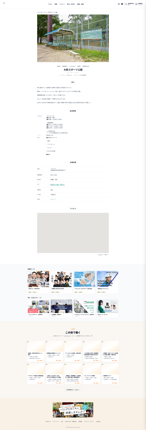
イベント (62, 4)
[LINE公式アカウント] (122, 4)
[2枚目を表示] (71, 60)
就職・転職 (80, 4)
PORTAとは (48, 421)
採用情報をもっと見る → (73, 390)
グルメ (50, 4)
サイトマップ (56, 421)
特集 (56, 4)
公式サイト (53, 199)
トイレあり (72, 66)
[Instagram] (119, 4)
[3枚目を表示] (74, 60)
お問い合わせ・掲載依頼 (70, 421)
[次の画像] (106, 38)
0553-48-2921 (57, 184)
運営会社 (98, 421)
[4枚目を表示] (75, 60)
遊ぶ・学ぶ (44, 12)
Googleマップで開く (102, 254)
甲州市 (58, 66)
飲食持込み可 (86, 66)
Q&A (62, 421)
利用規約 (80, 421)
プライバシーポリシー (89, 421)
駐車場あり (65, 66)
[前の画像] (40, 38)
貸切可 (78, 66)
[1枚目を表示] (70, 60)
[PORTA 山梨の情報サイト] (8, 4)
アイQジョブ (67, 336)
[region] (73, 38)
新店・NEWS (71, 4)
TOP (38, 12)
